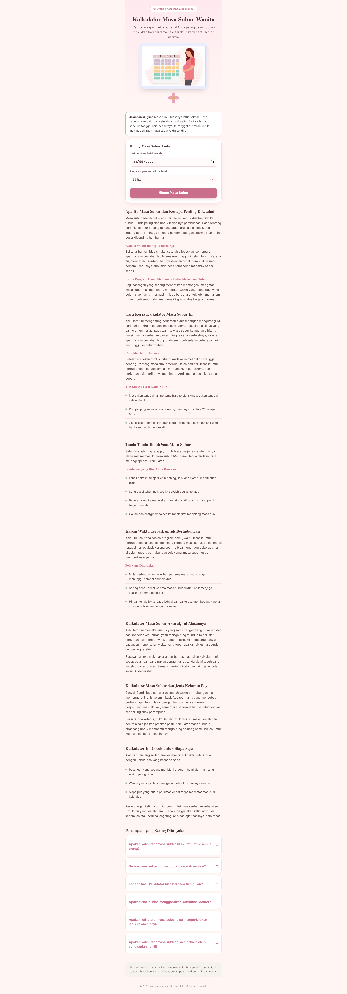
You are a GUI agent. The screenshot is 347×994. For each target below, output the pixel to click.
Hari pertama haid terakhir (147, 153)
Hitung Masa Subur (173, 192)
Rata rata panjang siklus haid (148, 171)
